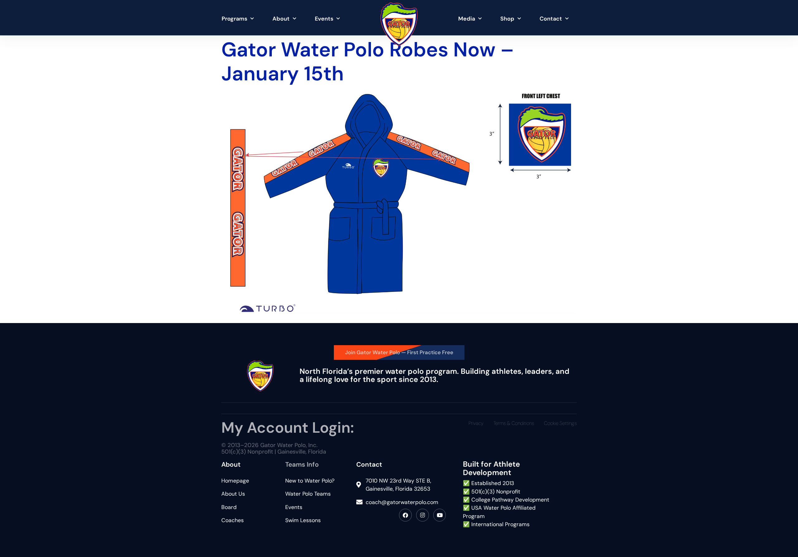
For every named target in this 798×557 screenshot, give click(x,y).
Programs (234, 18)
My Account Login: (287, 427)
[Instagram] (422, 515)
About (281, 18)
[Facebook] (405, 515)
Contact (551, 18)
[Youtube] (439, 515)
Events (324, 18)
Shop (507, 18)
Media (466, 18)
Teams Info (302, 464)
